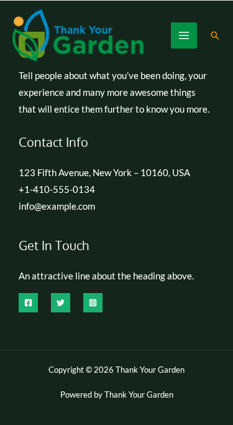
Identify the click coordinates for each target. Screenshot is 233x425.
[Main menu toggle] (184, 35)
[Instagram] (93, 302)
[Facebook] (28, 302)
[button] (215, 35)
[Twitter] (60, 302)
